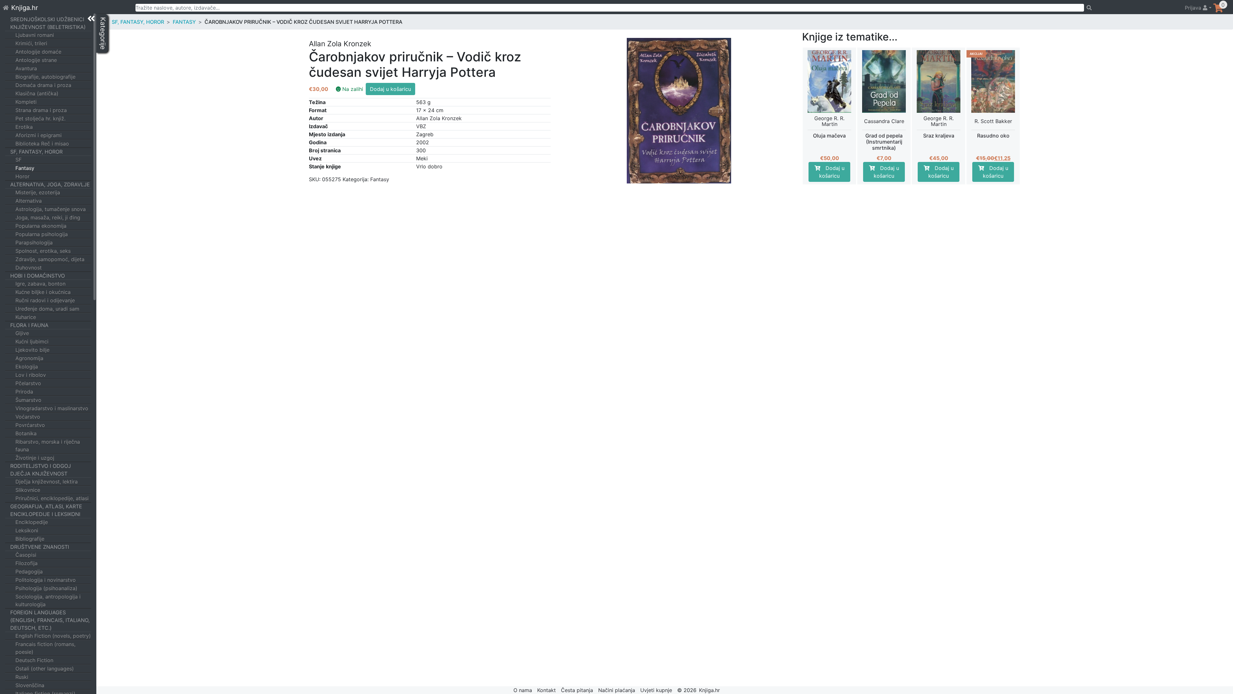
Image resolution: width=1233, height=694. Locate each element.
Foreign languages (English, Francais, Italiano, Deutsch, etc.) (50, 620)
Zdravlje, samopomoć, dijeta (49, 259)
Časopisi (25, 555)
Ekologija (26, 366)
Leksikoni (26, 530)
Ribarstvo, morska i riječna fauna (47, 446)
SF (18, 159)
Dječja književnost (38, 473)
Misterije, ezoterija (37, 192)
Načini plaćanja (616, 690)
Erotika (24, 127)
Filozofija (26, 563)
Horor (22, 176)
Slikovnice (27, 490)
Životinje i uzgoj (34, 458)
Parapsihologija (34, 242)
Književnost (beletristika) (48, 27)
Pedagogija (29, 571)
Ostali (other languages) (44, 668)
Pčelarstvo (28, 383)
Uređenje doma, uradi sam (47, 309)
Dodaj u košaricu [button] (831, 172)
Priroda (24, 391)
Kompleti (26, 102)
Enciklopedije (31, 522)
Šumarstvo (28, 400)
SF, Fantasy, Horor (36, 151)
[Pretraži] (1131, 8)
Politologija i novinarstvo (45, 580)
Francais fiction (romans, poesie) (45, 648)
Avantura (26, 68)
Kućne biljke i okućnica (43, 292)
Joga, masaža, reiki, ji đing (47, 217)
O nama (522, 690)
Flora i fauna (29, 325)
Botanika (26, 433)
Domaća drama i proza (43, 85)
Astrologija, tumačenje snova (50, 209)
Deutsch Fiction (34, 660)
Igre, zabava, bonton (40, 283)
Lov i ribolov (30, 375)
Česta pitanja (577, 690)
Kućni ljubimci (31, 341)
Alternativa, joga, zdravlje (50, 184)
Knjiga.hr (24, 8)
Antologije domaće (38, 52)
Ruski (21, 677)
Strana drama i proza (41, 110)
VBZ (421, 126)
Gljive (22, 333)
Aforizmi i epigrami (38, 135)
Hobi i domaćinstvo (37, 275)
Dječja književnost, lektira (46, 481)
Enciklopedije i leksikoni (45, 514)
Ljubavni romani (34, 35)
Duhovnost (28, 267)
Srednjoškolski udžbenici (47, 19)
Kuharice (25, 317)
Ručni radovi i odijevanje (45, 300)
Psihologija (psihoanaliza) (46, 588)
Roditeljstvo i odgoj (40, 466)
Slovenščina (29, 685)
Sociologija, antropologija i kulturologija (48, 600)
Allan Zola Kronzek (439, 118)
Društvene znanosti (39, 547)
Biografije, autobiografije (45, 77)
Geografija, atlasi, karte (46, 506)
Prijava (1194, 7)
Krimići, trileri (31, 43)
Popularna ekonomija (40, 226)
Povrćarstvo (30, 425)
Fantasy (24, 168)
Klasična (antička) (36, 93)
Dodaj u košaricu (390, 89)
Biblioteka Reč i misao (42, 143)
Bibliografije (29, 539)
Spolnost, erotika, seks (43, 251)
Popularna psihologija (41, 234)
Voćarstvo (27, 417)
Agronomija (29, 358)
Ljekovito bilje (32, 350)
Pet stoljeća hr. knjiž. (40, 118)
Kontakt (546, 690)
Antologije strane (36, 60)
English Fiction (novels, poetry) (53, 636)
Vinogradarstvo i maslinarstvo (51, 408)
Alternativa (28, 201)
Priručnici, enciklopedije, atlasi (52, 498)
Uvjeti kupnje (656, 690)
